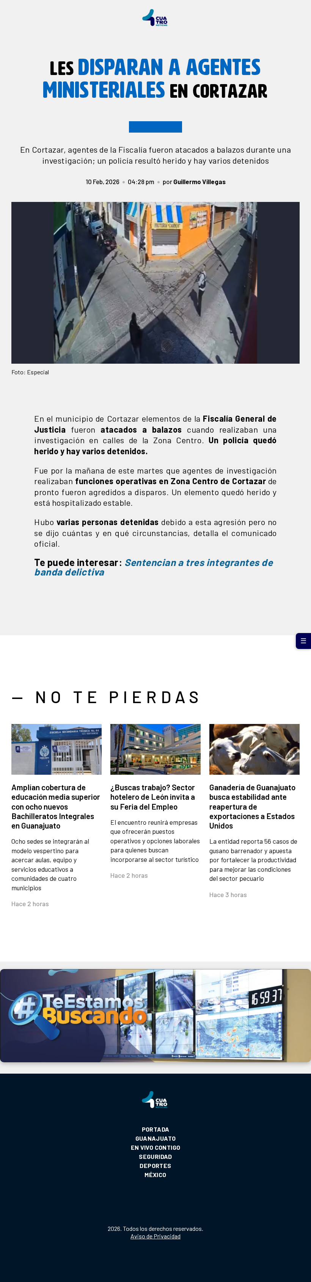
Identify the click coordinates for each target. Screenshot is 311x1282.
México (155, 1174)
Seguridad (155, 1156)
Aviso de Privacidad (155, 1236)
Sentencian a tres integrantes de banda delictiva (153, 567)
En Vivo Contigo (156, 1147)
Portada (156, 1129)
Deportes (155, 1165)
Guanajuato (155, 1138)
